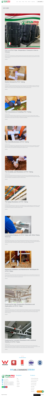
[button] (40, 1)
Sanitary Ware (32, 391)
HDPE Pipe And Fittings (34, 381)
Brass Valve (32, 389)
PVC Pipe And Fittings (33, 383)
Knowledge (6, 273)
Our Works (18, 381)
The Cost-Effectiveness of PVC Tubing (17, 142)
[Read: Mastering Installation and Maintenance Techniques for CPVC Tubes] (18, 259)
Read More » (6, 59)
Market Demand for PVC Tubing (15, 82)
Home (17, 378)
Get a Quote (18, 386)
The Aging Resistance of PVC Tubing (16, 202)
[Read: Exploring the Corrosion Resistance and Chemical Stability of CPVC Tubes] (18, 329)
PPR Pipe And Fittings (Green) (34, 378)
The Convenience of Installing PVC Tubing (18, 112)
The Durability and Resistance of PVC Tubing (19, 172)
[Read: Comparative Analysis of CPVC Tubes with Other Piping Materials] (18, 224)
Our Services (18, 383)
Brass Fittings (32, 386)
